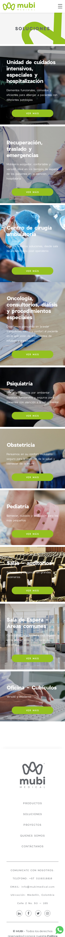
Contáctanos (32, 846)
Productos (32, 803)
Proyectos (32, 824)
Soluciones (32, 814)
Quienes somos (32, 835)
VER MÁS (32, 113)
